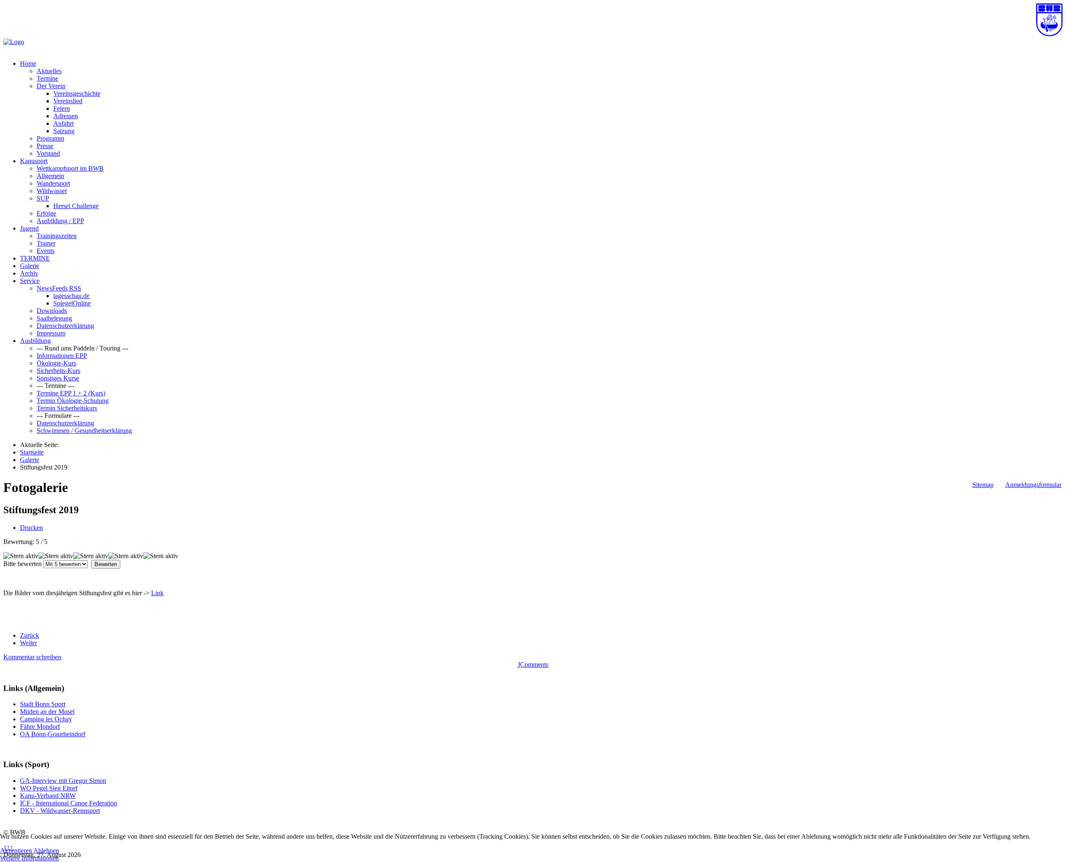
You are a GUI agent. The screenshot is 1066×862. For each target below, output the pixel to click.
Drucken (31, 527)
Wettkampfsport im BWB (70, 168)
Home (28, 63)
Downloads (52, 310)
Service (30, 280)
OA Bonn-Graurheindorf (52, 734)
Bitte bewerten (22, 563)
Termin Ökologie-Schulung (73, 400)
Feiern (61, 108)
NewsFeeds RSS (59, 288)
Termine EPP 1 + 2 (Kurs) (71, 393)
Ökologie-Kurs (56, 363)
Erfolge (46, 213)
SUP (43, 198)
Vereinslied (67, 100)
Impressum (51, 333)
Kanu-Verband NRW (48, 795)
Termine (47, 78)
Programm (50, 138)
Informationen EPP (62, 355)
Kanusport (33, 160)
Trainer (46, 243)
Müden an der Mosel (47, 711)
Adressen (65, 115)
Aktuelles (49, 71)
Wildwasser (52, 190)
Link (157, 592)
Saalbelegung (54, 318)
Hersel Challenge (76, 205)
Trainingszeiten (57, 235)
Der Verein (51, 85)
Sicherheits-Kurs (58, 370)
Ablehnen (46, 850)
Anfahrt (63, 123)
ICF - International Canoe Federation (68, 803)
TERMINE (35, 258)
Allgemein (50, 175)
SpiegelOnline (72, 303)
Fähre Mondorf (40, 726)
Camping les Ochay (46, 719)
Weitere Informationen (29, 858)
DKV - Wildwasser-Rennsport (60, 810)
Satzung (64, 130)
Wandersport (53, 183)
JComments (533, 664)
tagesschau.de (71, 295)
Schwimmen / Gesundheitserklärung (84, 430)
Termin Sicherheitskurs (67, 408)
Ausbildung (35, 340)
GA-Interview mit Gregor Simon (63, 780)
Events (46, 250)
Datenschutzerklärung (65, 325)
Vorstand (48, 153)
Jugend (29, 228)
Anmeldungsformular (1033, 484)
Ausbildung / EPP (60, 220)
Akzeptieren (16, 850)
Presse (45, 145)
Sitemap (983, 484)
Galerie (29, 265)
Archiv (29, 273)
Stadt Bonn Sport (42, 704)
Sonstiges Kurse (58, 378)
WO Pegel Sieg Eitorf (48, 788)
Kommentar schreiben (32, 657)
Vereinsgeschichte (76, 93)
